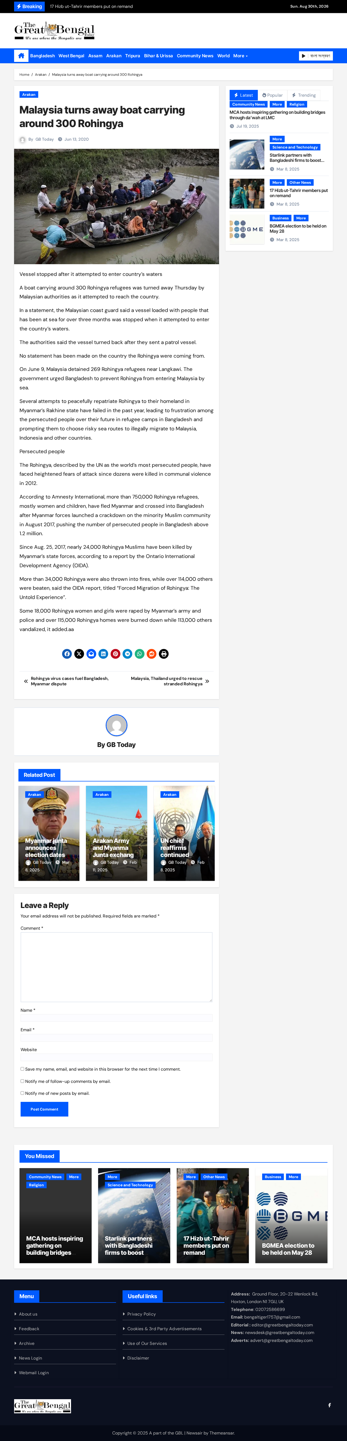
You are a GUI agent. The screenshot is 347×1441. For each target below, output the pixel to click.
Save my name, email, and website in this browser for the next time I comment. (103, 1069)
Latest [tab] (246, 95)
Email (28, 1030)
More (239, 55)
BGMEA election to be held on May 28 (298, 228)
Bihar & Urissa (158, 55)
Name (28, 1010)
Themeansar (222, 1433)
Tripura (132, 55)
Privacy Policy (141, 1314)
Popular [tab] (275, 95)
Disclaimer (138, 1358)
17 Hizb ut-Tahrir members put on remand (299, 193)
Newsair (195, 1433)
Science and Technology (295, 147)
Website (29, 1049)
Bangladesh (42, 55)
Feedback (29, 1329)
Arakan (113, 55)
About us (28, 1314)
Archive (26, 1343)
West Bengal (72, 55)
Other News (300, 182)
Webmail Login (34, 1373)
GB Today (45, 139)
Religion (297, 104)
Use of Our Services (147, 1343)
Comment (32, 928)
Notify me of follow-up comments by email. (68, 1081)
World (223, 55)
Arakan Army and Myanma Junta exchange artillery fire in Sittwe (115, 855)
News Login (30, 1358)
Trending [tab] (306, 95)
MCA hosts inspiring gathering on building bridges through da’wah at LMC (277, 114)
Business (280, 218)
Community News (195, 55)
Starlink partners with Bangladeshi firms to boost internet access (295, 160)
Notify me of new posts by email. (57, 1093)
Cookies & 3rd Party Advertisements (164, 1329)
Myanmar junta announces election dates (46, 848)
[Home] (21, 56)
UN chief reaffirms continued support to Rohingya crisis (181, 855)
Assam (95, 55)
